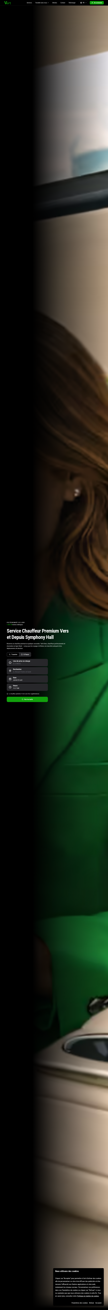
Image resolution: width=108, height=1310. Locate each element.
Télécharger (72, 3)
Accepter (98, 1303)
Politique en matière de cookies (88, 1296)
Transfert (14, 654)
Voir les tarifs (28, 699)
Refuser (91, 1303)
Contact (62, 3)
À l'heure (26, 654)
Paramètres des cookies (80, 1303)
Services (29, 3)
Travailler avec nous (41, 3)
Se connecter (98, 3)
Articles (54, 3)
